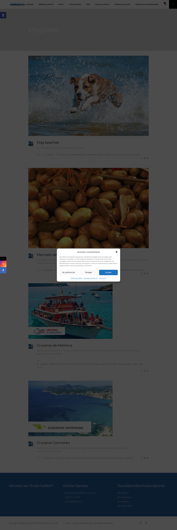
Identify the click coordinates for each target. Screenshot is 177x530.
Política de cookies (76, 278)
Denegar (88, 272)
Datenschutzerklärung (90, 278)
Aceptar (108, 272)
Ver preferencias (68, 272)
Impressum (102, 278)
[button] (116, 252)
